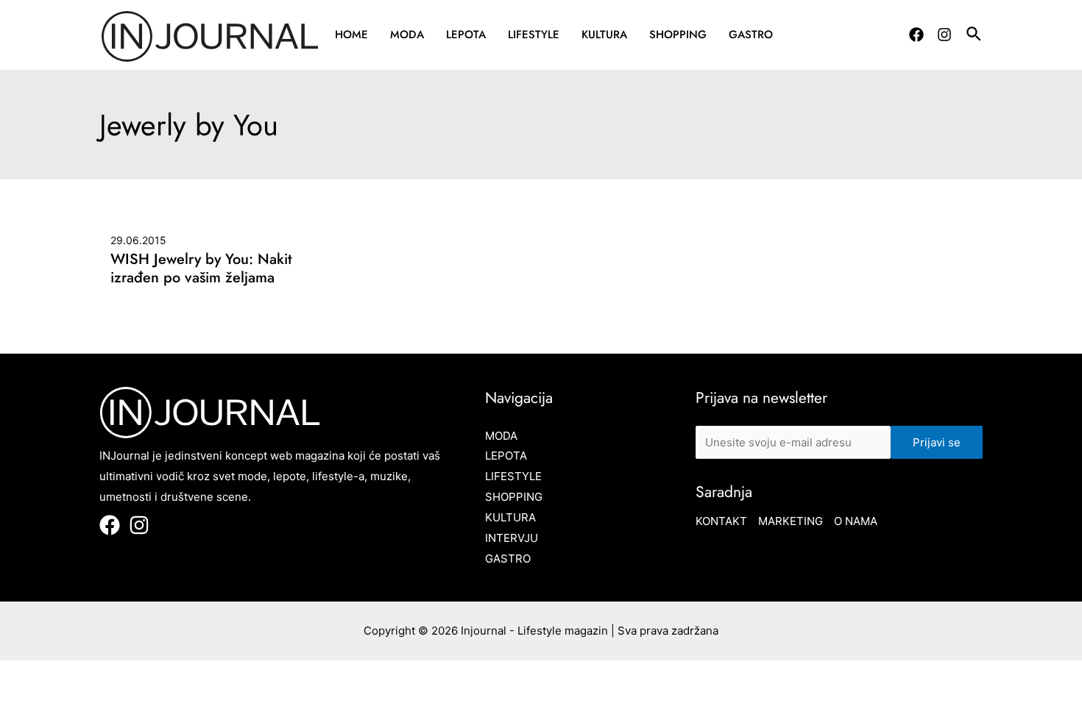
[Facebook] (916, 34)
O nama (855, 521)
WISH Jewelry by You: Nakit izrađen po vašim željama (200, 268)
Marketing (790, 521)
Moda (407, 34)
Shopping (678, 34)
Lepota (466, 34)
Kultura (604, 34)
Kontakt (721, 521)
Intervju (511, 538)
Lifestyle (533, 34)
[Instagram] (944, 34)
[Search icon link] (974, 36)
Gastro (751, 34)
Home (351, 34)
